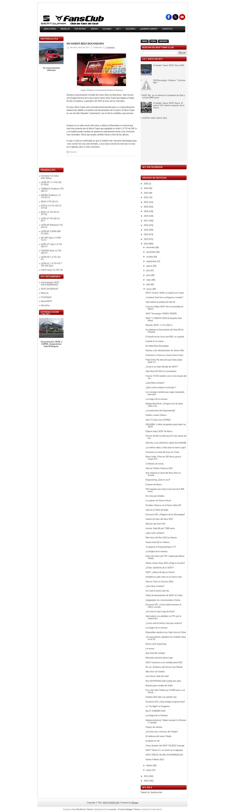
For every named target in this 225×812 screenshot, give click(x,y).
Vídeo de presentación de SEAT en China (164, 595)
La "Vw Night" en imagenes (158, 706)
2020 (146, 207)
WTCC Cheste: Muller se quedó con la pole (165, 293)
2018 (146, 216)
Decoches (45, 305)
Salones (107, 29)
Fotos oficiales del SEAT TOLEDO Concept (165, 745)
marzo (149, 289)
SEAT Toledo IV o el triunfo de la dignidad (164, 750)
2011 (146, 776)
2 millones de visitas (155, 464)
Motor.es (45, 293)
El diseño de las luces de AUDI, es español (165, 337)
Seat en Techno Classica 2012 (159, 468)
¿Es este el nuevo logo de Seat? (160, 611)
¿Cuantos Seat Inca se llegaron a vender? (164, 297)
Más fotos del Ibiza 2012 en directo (161, 537)
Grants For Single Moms (152, 809)
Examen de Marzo (154, 484)
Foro (153, 41)
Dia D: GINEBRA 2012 (155, 711)
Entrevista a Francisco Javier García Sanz (164, 355)
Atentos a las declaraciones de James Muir (165, 350)
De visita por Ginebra (155, 496)
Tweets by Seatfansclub (151, 792)
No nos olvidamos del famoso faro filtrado (164, 667)
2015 (146, 230)
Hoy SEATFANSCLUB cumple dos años (163, 681)
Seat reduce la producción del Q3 (160, 302)
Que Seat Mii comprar (155, 653)
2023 (146, 193)
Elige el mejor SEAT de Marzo (159, 431)
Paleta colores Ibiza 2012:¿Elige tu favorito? (165, 563)
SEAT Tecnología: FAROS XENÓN (161, 313)
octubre (150, 257)
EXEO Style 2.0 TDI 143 (52, 270)
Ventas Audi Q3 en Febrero (157, 542)
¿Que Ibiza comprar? (155, 586)
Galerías (130, 29)
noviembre (151, 252)
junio (148, 275)
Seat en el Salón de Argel (157, 510)
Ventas (94, 29)
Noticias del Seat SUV (155, 524)
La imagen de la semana (156, 399)
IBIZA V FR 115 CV (49, 201)
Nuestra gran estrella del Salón (159, 685)
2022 (146, 197)
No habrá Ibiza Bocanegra (85, 43)
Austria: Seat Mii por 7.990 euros (160, 528)
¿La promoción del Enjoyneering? (160, 410)
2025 (146, 184)
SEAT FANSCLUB (111, 802)
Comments (110, 47)
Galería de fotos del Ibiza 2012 (159, 519)
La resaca (150, 648)
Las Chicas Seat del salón (157, 676)
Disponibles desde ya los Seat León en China (166, 632)
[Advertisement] (51, 119)
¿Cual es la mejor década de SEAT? (162, 366)
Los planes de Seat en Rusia (158, 500)
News (144, 41)
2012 (146, 244)
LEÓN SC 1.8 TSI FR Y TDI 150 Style (51, 264)
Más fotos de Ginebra (155, 671)
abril (148, 284)
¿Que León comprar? (155, 533)
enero (149, 770)
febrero (149, 765)
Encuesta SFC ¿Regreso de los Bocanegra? (165, 514)
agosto (149, 266)
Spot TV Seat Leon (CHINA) (158, 420)
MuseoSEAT (46, 301)
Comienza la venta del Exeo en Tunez (162, 452)
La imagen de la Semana (157, 715)
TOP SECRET (80, 29)
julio (148, 270)
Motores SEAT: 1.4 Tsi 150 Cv (159, 325)
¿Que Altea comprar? (155, 383)
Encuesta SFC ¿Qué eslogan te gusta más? (165, 702)
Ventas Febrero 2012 (155, 759)
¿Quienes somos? (149, 29)
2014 (146, 234)
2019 (146, 211)
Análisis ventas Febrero (156, 415)
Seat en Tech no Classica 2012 (159, 581)
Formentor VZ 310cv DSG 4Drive (50, 177)
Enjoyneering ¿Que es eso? (158, 480)
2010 (146, 781)
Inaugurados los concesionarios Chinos (163, 600)
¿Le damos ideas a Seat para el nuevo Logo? (166, 447)
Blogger (135, 802)
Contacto (167, 29)
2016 (146, 225)
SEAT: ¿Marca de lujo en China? (160, 572)
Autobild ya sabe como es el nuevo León (164, 577)
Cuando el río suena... (155, 341)
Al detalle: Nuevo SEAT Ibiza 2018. (169, 65)
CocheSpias (46, 297)
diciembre (151, 247)
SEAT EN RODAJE (49, 289)
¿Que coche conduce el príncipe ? (161, 387)
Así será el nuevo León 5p (157, 591)
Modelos (65, 29)
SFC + (118, 29)
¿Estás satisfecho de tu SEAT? (160, 568)
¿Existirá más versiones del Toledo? (162, 732)
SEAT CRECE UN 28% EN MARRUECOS (164, 755)
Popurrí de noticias (154, 727)
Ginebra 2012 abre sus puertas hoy (161, 697)
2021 (146, 202)
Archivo (163, 41)
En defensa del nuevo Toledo (158, 736)
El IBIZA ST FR (152, 741)
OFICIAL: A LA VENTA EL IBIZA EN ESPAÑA (166, 443)
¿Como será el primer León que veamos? (164, 623)
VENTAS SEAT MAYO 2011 (154, 118)
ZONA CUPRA (50, 29)
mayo (149, 280)
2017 (146, 221)
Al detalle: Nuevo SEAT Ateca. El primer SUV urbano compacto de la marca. (168, 105)
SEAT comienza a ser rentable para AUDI (164, 662)
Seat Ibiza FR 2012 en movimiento (161, 371)
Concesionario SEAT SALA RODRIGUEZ (50, 283)
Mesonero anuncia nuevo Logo (159, 658)
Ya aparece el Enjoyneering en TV (161, 547)
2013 (146, 239)
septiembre (151, 261)
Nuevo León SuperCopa (156, 644)
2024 (146, 188)
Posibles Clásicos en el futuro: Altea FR (163, 505)
